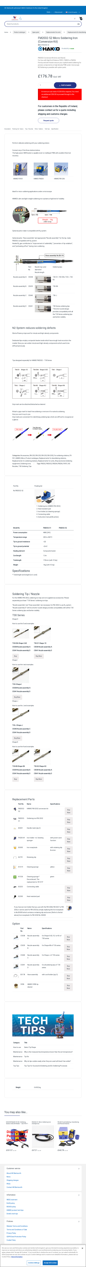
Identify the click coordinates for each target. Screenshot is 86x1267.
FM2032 (49, 464)
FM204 (54, 464)
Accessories (24, 455)
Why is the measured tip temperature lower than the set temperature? (48, 1052)
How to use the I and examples (22, 664)
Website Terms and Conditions (17, 1226)
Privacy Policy (11, 1233)
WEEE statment (12, 1200)
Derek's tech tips (12, 1214)
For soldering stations (61, 455)
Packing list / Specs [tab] (17, 129)
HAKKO (18, 458)
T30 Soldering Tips (25, 466)
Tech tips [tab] (47, 129)
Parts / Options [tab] (39, 129)
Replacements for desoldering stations (52, 458)
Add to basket (66, 85)
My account (58, 12)
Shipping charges (13, 1180)
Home (6, 32)
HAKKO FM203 (39, 179)
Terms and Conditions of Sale (17, 1230)
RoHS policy (11, 1203)
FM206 (60, 464)
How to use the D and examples (23, 623)
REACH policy (11, 1207)
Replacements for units (53, 32)
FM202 (43, 464)
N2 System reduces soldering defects (34, 328)
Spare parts (35, 32)
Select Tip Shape (30, 1047)
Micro (23, 458)
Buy (15, 656)
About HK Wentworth (14, 1173)
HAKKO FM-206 (59, 179)
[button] (74, 12)
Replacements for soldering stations (24, 461)
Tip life (26, 1056)
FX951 (65, 464)
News (8, 1177)
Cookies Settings (33, 1263)
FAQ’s (48, 12)
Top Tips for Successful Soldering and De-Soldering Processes (45, 1066)
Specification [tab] (54, 129)
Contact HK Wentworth (14, 1187)
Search (78, 24)
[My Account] (75, 18)
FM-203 (32, 455)
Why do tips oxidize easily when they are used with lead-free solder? (47, 1061)
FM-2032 (50, 455)
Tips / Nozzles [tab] (29, 129)
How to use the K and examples (23, 746)
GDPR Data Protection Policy (16, 1237)
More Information (17, 1257)
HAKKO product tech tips (15, 1210)
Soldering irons (25, 464)
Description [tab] (7, 129)
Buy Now (39, 656)
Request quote (48, 120)
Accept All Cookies (50, 1263)
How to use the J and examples (23, 705)
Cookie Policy (11, 1240)
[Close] (82, 1248)
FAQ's (8, 1184)
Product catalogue (19, 32)
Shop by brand (60, 461)
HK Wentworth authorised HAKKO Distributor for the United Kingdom (26, 8)
